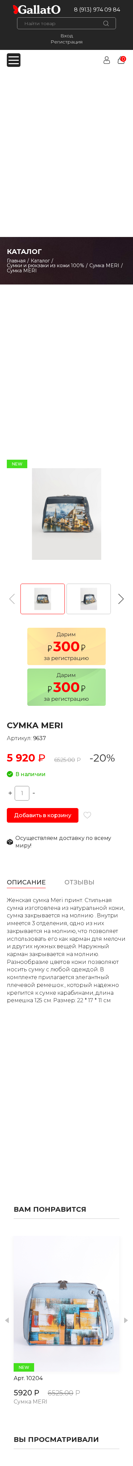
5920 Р (26, 1392)
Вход (66, 36)
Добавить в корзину (42, 815)
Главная (16, 261)
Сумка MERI (104, 265)
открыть (59, 1304)
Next (126, 1320)
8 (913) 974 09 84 (97, 9)
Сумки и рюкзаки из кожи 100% (45, 265)
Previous (7, 1320)
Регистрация (66, 42)
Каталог (40, 261)
